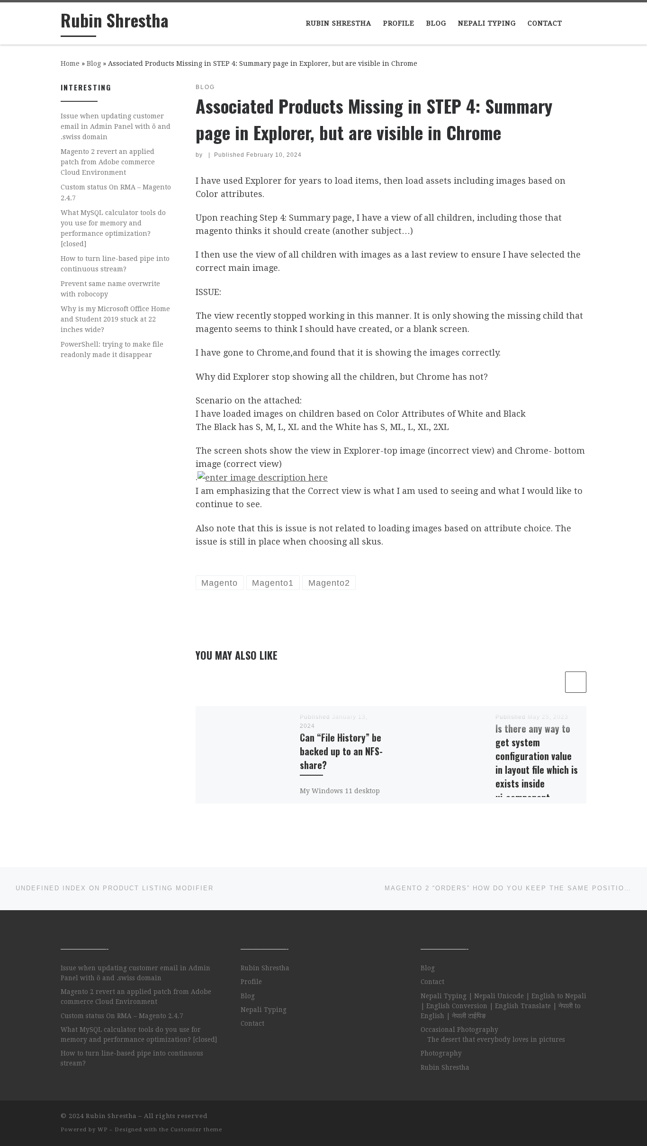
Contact (252, 1023)
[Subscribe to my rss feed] (583, 1119)
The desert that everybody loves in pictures (496, 1039)
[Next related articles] (575, 682)
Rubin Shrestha (265, 968)
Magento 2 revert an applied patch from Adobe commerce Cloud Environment (108, 162)
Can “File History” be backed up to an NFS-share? (341, 751)
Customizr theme (196, 1130)
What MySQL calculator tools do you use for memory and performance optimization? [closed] (113, 228)
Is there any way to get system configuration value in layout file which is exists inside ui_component (536, 763)
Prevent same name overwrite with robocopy (110, 289)
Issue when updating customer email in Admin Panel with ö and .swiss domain (116, 126)
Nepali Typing (264, 1009)
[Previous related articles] (552, 682)
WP (103, 1130)
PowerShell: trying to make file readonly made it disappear (112, 349)
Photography (441, 1053)
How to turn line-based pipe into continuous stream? (115, 264)
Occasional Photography (459, 1029)
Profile (251, 981)
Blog (94, 63)
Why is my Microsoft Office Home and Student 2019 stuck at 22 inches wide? (115, 319)
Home (70, 63)
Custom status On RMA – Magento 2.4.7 (116, 192)
